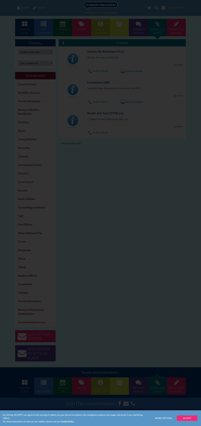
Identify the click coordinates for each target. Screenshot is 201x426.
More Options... (164, 418)
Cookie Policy (67, 421)
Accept (187, 418)
